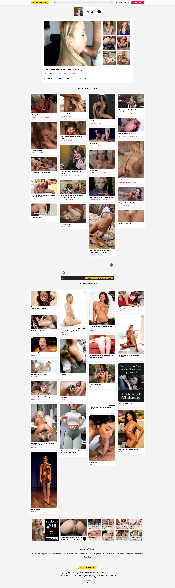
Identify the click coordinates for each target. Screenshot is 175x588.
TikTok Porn (35, 554)
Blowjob (46, 73)
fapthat (120, 311)
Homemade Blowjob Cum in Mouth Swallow (100, 199)
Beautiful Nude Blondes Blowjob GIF (128, 182)
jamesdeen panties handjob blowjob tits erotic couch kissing (72, 196)
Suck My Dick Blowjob (66, 140)
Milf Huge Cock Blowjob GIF (126, 113)
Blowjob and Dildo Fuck (95, 123)
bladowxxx (63, 454)
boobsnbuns (93, 330)
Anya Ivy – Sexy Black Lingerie (128, 449)
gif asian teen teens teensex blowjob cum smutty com (43, 195)
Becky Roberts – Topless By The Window (129, 355)
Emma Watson (35, 509)
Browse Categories (123, 2)
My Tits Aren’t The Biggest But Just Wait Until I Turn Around (72, 451)
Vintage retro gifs (66, 224)
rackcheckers (94, 143)
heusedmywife (36, 217)
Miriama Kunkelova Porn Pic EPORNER (128, 110)
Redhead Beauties (109, 554)
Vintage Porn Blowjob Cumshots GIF (41, 117)
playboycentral (93, 386)
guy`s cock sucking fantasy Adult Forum (71, 137)
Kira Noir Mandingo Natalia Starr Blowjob (71, 331)
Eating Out (64, 397)
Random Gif (137, 2)
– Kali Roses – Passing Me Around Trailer (101, 407)
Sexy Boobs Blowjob (66, 116)
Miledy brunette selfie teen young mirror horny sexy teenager (100, 251)
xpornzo (92, 359)
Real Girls (87, 557)
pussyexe (33, 311)
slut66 (120, 452)
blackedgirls (64, 334)
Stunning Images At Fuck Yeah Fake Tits (101, 327)
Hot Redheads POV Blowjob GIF (98, 145)
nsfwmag (63, 399)
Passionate (93, 462)
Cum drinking (94, 170)
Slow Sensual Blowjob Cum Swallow (70, 175)
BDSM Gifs (84, 554)
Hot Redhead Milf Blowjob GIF (39, 175)
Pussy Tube (139, 554)
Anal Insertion (35, 353)
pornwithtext (122, 405)
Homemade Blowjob (57, 73)
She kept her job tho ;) (126, 403)
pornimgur (92, 464)
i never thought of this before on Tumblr (71, 172)
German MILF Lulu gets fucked (41, 172)
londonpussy (122, 359)
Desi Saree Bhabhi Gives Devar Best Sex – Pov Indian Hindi (43, 307)
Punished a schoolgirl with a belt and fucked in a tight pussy (101, 356)
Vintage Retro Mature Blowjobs (68, 227)
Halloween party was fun (39, 374)
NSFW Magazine (95, 554)
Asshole (63, 374)
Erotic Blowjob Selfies (95, 254)
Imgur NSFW (46, 554)
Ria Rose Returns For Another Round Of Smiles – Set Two (43, 444)
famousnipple (34, 511)
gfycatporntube (35, 399)
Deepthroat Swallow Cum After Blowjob (41, 220)
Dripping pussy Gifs (125, 223)
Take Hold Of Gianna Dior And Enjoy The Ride (130, 307)
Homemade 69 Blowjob (72, 73)
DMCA (86, 580)
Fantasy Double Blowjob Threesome (128, 136)
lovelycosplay (34, 376)
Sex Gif (65, 554)
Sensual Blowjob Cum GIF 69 (39, 199)
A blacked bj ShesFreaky (68, 114)
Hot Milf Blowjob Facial (124, 205)
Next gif (84, 78)
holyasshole (34, 355)
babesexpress (34, 447)
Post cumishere (37, 150)
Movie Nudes (73, 554)
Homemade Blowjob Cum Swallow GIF (99, 172)
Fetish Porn (130, 554)
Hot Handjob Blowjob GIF (67, 199)
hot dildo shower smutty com (99, 121)
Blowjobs (120, 554)
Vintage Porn (36, 115)
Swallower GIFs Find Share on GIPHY (102, 197)
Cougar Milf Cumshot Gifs (127, 203)
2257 (90, 580)
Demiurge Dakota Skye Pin (127, 134)
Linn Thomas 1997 (95, 384)
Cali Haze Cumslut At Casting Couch (43, 397)
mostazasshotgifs (124, 180)
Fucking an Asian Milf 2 (38, 330)
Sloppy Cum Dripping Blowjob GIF (127, 226)
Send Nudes (56, 554)
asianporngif (34, 333)
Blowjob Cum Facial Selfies (38, 152)
